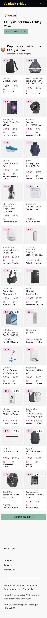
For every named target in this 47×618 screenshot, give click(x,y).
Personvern (9, 560)
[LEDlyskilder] (10, 15)
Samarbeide (9, 569)
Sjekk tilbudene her (14, 31)
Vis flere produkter (23, 516)
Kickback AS (9, 608)
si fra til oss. (30, 589)
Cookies (8, 565)
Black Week (9, 548)
